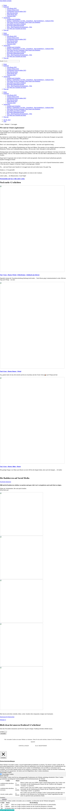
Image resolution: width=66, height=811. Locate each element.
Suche (1, 61)
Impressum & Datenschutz (7, 717)
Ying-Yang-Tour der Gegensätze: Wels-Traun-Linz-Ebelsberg (23, 22)
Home (5, 5)
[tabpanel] (33, 787)
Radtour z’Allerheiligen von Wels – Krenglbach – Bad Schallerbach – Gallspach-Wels (30, 21)
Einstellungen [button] (24, 745)
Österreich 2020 (11, 16)
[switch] (0, 799)
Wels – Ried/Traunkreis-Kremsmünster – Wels (19, 27)
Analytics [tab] (2, 797)
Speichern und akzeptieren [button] (7, 810)
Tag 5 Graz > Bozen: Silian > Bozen (10, 466)
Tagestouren (6, 17)
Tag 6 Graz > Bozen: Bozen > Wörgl (10, 371)
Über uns (5, 30)
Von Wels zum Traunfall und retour (16, 28)
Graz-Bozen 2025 (12, 8)
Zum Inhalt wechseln (5, 0)
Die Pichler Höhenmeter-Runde (15, 25)
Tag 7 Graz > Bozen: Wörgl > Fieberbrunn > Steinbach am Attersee (19, 275)
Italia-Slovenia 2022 (12, 13)
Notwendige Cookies (8, 774)
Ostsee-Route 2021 (12, 14)
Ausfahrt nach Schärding (13, 19)
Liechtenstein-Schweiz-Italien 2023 (16, 11)
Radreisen (6, 7)
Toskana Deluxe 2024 (13, 10)
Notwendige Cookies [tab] (6, 772)
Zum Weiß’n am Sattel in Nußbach (16, 24)
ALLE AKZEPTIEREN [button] (41, 745)
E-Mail (2, 731)
